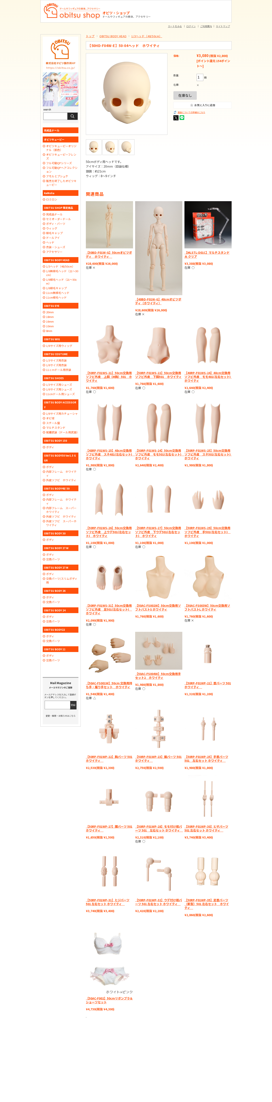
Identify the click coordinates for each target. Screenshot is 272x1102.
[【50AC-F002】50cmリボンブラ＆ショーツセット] (109, 958)
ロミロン (51, 199)
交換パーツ (53, 559)
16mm (50, 321)
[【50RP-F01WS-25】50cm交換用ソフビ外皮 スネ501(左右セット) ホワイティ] (208, 422)
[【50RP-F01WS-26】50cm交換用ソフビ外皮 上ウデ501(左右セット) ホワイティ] (109, 500)
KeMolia (49, 193)
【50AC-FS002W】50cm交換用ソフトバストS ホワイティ (158, 607)
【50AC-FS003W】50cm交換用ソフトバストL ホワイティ (207, 607)
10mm (50, 326)
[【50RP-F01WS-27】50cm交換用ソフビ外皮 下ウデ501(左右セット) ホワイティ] (158, 500)
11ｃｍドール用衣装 (58, 370)
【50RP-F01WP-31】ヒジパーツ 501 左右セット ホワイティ (107, 902)
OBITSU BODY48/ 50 (56, 488)
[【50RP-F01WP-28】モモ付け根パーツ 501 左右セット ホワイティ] (158, 798)
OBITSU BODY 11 (54, 649)
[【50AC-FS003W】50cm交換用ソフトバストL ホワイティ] (208, 577)
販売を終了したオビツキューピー (61, 183)
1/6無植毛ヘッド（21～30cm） (62, 273)
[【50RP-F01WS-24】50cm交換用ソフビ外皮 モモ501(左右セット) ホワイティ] (158, 422)
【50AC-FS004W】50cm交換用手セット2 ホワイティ (158, 676)
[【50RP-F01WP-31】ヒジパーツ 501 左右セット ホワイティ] (109, 872)
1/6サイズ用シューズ (59, 389)
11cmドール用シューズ (60, 394)
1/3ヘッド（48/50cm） (146, 36)
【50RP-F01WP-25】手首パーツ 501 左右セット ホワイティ (206, 759)
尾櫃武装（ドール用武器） (62, 432)
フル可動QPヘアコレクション (62, 170)
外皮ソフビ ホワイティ (61, 480)
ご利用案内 (206, 26)
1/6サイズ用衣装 (56, 365)
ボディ (50, 447)
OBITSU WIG (52, 339)
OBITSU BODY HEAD (112, 36)
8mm (49, 331)
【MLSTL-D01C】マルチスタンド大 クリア (207, 254)
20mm (50, 312)
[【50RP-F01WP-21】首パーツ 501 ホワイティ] (208, 655)
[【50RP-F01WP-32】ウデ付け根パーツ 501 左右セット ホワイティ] (158, 872)
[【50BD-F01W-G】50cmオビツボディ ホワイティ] (109, 224)
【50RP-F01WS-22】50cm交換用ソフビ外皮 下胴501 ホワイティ (158, 375)
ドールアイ (53, 238)
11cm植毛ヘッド (56, 297)
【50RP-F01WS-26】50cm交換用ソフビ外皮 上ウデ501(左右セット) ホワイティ (109, 532)
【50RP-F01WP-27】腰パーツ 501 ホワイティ (109, 828)
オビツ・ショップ (116, 12)
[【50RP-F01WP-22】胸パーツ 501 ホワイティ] (109, 729)
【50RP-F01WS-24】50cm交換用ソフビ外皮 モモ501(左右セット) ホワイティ (159, 454)
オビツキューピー (54, 139)
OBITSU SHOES (54, 378)
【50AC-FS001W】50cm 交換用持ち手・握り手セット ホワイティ (109, 685)
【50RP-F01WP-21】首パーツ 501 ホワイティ (207, 685)
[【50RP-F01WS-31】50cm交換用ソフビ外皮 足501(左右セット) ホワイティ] (109, 577)
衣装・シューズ (55, 247)
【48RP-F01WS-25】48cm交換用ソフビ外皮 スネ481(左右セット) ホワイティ (110, 454)
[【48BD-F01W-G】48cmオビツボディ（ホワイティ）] (158, 248)
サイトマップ (223, 26)
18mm (50, 317)
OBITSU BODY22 (54, 629)
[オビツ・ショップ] (72, 5)
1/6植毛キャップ (56, 288)
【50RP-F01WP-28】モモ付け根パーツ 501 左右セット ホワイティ (159, 828)
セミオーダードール (58, 219)
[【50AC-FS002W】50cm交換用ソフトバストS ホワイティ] (158, 577)
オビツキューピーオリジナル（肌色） (61, 148)
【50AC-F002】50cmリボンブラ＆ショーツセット (109, 1000)
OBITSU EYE (51, 306)
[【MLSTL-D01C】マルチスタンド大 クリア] (208, 224)
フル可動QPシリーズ (59, 163)
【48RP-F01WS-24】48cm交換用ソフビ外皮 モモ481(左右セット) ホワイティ (209, 377)
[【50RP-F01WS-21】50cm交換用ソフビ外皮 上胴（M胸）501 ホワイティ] (109, 345)
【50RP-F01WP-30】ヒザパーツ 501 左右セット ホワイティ (206, 828)
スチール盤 (53, 423)
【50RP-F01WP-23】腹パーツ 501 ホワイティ (158, 759)
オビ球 (50, 418)
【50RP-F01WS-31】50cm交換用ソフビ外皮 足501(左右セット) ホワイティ (109, 609)
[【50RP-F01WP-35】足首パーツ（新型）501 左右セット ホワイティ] (208, 872)
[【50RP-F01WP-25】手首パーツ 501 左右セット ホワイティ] (208, 729)
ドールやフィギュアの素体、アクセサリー (126, 16)
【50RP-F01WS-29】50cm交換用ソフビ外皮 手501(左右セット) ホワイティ (207, 532)
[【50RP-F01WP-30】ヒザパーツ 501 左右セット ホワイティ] (208, 798)
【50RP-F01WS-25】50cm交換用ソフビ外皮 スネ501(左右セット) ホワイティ (209, 454)
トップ (90, 36)
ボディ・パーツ (55, 224)
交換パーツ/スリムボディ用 (61, 580)
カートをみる (175, 26)
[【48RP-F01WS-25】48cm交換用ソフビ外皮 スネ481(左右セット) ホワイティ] (109, 422)
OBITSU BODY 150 (55, 440)
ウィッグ (51, 228)
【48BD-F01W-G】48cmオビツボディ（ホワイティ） (158, 301)
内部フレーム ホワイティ (61, 473)
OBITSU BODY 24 (54, 610)
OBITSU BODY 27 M (56, 567)
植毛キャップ (54, 233)
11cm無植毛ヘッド (57, 293)
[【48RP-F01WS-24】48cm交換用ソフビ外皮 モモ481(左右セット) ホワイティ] (208, 345)
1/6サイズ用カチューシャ (62, 414)
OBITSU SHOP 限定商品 (58, 207)
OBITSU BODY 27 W (56, 548)
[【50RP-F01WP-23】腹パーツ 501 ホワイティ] (158, 729)
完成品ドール (51, 130)
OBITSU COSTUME (56, 354)
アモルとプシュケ (57, 176)
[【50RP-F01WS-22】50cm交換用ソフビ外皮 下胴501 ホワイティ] (158, 345)
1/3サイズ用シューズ (59, 385)
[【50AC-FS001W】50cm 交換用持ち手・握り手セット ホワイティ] (109, 655)
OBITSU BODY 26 (54, 590)
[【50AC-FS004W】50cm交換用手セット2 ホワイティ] (158, 651)
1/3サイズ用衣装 (56, 360)
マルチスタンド (55, 428)
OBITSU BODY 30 (54, 533)
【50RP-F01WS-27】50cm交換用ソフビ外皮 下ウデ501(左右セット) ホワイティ (158, 532)
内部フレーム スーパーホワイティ (61, 510)
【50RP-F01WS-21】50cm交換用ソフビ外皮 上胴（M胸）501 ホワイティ (109, 377)
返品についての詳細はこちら (191, 112)
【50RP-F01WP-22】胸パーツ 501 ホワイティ (109, 759)
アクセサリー (54, 252)
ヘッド (50, 242)
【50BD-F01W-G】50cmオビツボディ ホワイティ (109, 254)
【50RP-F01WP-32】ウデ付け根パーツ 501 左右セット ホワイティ (158, 902)
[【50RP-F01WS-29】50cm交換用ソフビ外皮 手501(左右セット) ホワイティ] (208, 500)
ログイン (191, 26)
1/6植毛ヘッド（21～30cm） (61, 281)
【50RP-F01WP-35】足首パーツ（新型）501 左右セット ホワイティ (206, 904)
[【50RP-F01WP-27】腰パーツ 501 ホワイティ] (109, 798)
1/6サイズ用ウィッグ (59, 346)
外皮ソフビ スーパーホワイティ (61, 523)
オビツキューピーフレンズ (61, 156)
